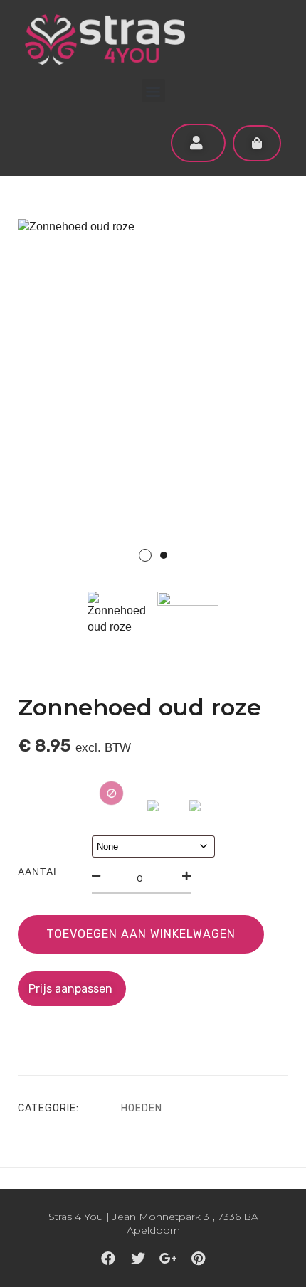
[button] (153, 90)
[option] (153, 399)
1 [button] (145, 555)
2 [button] (163, 555)
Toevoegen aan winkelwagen (141, 934)
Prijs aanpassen (71, 988)
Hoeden (141, 1108)
